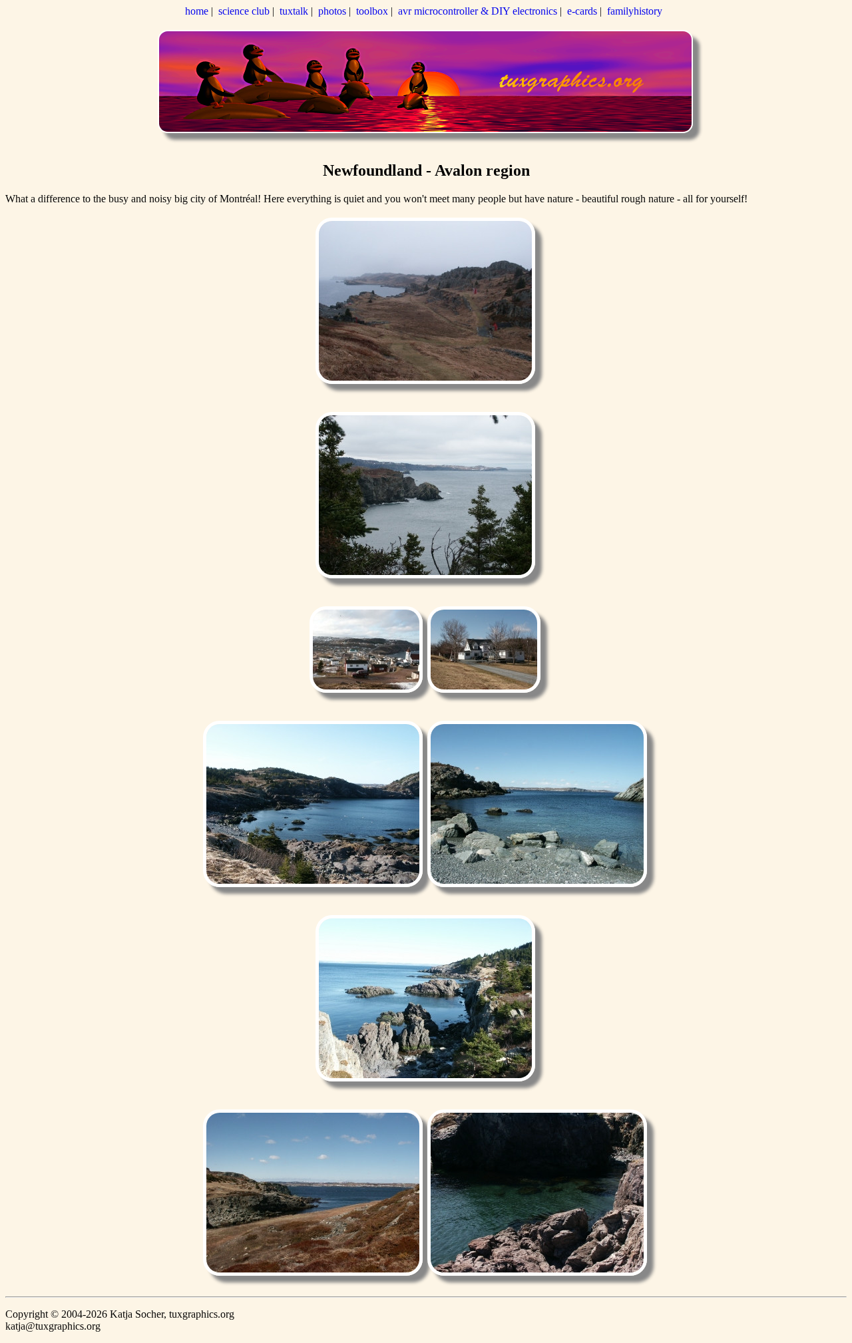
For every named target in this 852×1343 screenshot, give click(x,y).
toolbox (372, 11)
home (196, 11)
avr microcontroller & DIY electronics (477, 11)
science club (244, 11)
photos (332, 11)
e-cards (582, 11)
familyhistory (634, 11)
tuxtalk (294, 11)
